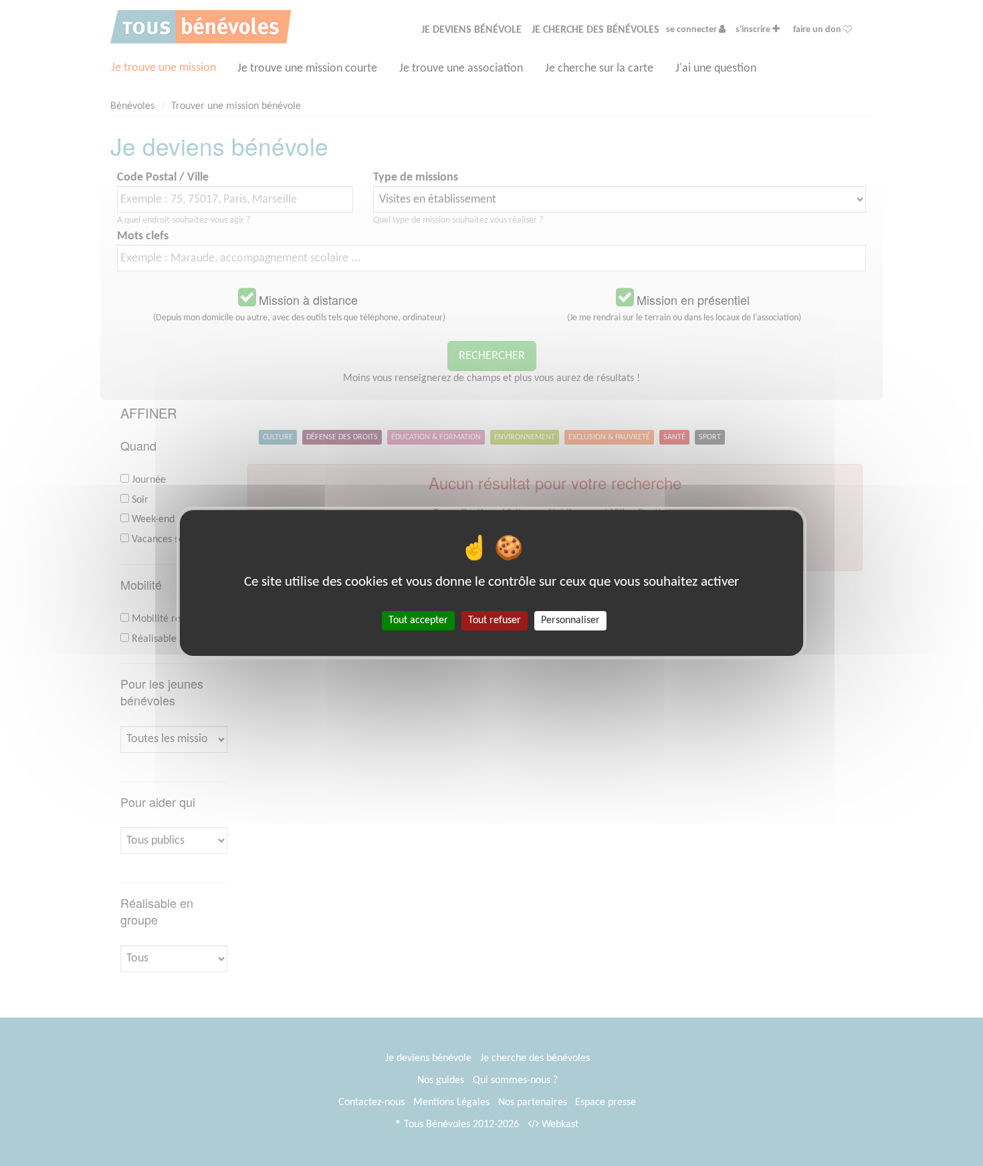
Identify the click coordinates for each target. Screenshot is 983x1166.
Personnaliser (570, 620)
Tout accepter (418, 620)
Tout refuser (494, 620)
